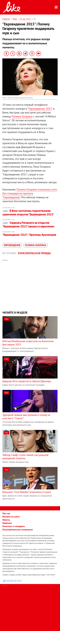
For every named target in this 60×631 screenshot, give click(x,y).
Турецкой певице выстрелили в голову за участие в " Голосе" (26, 416)
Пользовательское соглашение (17, 529)
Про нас (6, 513)
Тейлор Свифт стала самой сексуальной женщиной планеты (25, 456)
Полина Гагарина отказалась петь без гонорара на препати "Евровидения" (29, 193)
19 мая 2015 (25, 19)
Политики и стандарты (13, 526)
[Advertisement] (30, 285)
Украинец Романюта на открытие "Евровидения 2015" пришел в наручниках (28, 224)
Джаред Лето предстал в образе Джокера (26, 381)
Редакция (7, 523)
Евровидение (12, 245)
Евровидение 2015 (40, 108)
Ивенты (6, 519)
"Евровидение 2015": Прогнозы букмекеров (29, 235)
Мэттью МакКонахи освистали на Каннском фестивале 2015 (28, 342)
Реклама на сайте (11, 516)
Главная (6, 18)
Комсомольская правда (34, 253)
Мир (15, 18)
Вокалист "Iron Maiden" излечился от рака (26, 492)
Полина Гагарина (22, 116)
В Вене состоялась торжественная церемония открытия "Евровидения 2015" (28, 212)
